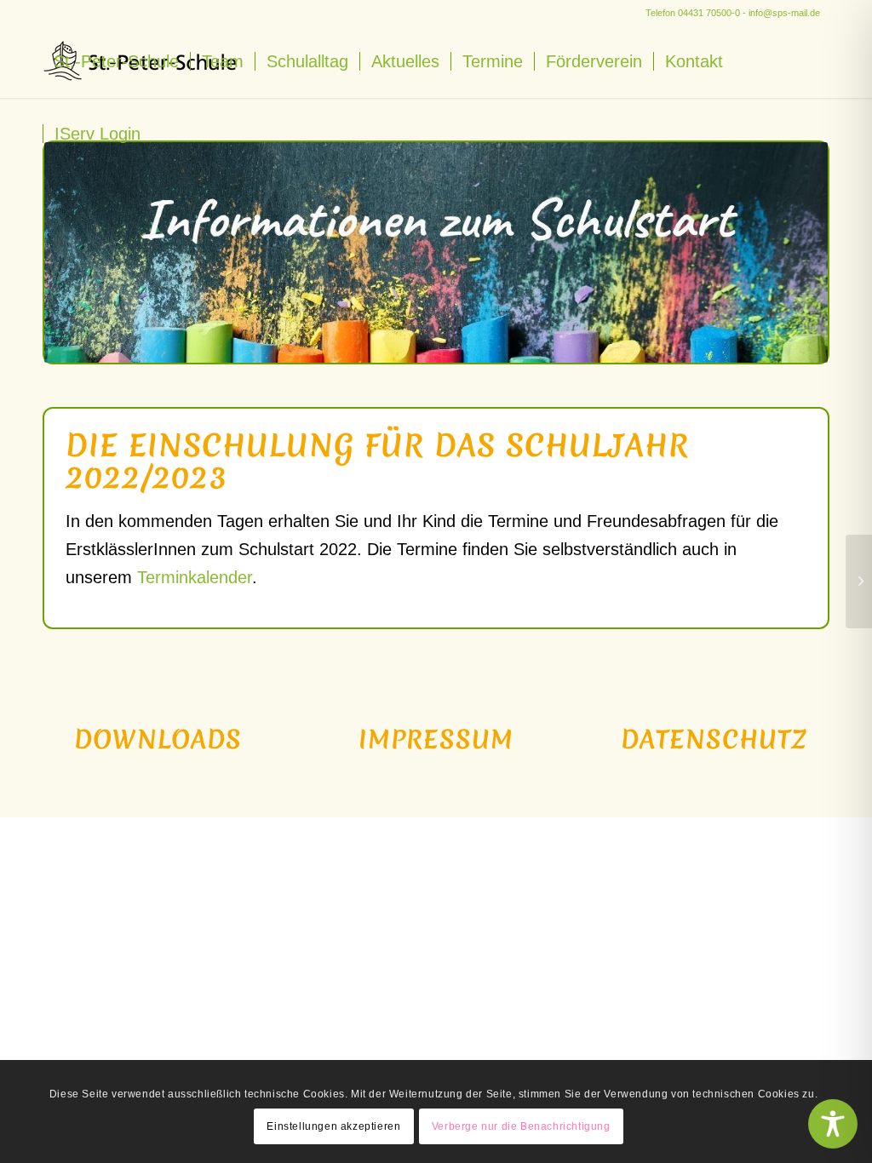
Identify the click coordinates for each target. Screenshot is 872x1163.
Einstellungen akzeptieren (333, 1126)
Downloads (158, 739)
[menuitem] (116, 62)
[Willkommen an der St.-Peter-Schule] (859, 581)
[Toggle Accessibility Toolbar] (832, 1123)
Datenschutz (713, 739)
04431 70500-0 (709, 13)
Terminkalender (194, 577)
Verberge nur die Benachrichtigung (521, 1126)
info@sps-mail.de (784, 13)
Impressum (436, 739)
